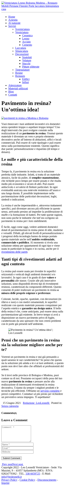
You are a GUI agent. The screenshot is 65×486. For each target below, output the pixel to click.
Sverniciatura (22, 29)
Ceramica (27, 35)
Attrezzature (15, 85)
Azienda (13, 19)
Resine (19, 72)
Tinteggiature (22, 69)
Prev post (6, 464)
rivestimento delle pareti (14, 251)
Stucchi (26, 63)
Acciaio (26, 41)
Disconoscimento (46, 479)
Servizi (12, 26)
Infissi (25, 82)
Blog (11, 91)
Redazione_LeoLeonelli (36, 402)
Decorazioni (22, 54)
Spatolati (27, 57)
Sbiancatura (21, 51)
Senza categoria (10, 406)
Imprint (5, 482)
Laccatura (20, 47)
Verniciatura (21, 32)
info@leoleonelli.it (11, 476)
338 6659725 (32, 473)
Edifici (25, 79)
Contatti (12, 94)
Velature (26, 60)
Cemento (27, 44)
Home (11, 16)
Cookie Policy (27, 479)
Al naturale (14, 22)
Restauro (20, 76)
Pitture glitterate (30, 66)
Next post (18, 464)
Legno (25, 38)
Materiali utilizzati (18, 88)
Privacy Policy (9, 479)
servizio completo (50, 390)
